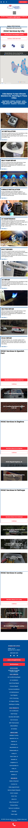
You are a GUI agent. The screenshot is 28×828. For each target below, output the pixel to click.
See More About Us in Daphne (14, 448)
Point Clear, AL (14, 756)
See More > (5, 139)
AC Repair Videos (14, 701)
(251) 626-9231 (14, 653)
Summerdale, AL (14, 765)
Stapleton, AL (14, 762)
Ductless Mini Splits (14, 716)
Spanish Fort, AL (14, 738)
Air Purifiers (14, 728)
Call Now (14, 384)
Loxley (23, 101)
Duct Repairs (14, 695)
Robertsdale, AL (14, 750)
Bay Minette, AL (14, 747)
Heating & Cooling (14, 704)
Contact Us (14, 784)
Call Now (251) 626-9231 (14, 38)
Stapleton (14, 103)
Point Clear (9, 102)
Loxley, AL (14, 753)
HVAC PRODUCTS (14, 708)
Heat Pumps (14, 713)
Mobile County (14, 771)
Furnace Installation (14, 689)
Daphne (12, 101)
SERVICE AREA (14, 732)
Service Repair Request (14, 790)
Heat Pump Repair (14, 683)
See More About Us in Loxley (14, 599)
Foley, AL (14, 768)
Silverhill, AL (14, 759)
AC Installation (14, 680)
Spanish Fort (6, 103)
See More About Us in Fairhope (14, 517)
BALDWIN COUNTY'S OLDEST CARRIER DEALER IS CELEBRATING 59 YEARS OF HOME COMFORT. (14, 17)
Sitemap (14, 811)
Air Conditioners (14, 710)
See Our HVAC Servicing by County (14, 34)
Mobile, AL (14, 774)
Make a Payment (14, 781)
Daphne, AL (14, 741)
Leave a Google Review (14, 660)
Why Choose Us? (14, 802)
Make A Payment (23, 1)
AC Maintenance (14, 692)
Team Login (14, 814)
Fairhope (18, 101)
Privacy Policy (14, 805)
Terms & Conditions (14, 808)
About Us (14, 799)
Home (9, 26)
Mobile (3, 102)
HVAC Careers (14, 793)
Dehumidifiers (14, 725)
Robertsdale (17, 102)
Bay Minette (5, 101)
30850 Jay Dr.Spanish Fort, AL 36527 (14, 649)
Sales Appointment (14, 787)
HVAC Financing (14, 698)
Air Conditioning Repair (14, 677)
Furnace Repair (14, 686)
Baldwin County (14, 735)
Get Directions (14, 664)
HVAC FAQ (14, 796)
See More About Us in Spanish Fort (14, 380)
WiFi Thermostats (14, 722)
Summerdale (21, 103)
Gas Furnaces (14, 719)
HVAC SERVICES (14, 674)
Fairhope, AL (14, 744)
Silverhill (24, 102)
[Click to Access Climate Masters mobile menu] (14, 13)
